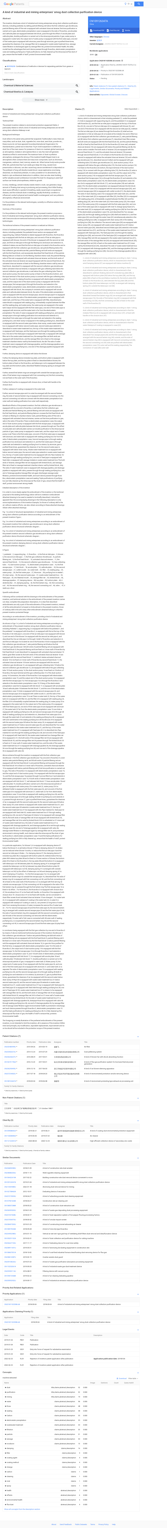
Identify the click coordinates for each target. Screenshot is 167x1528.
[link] (41, 67)
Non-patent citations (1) (117, 86)
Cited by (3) (131, 86)
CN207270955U (10, 1196)
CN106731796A (10, 1062)
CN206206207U (10, 1057)
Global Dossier (115, 95)
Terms (92, 1524)
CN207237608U (10, 1215)
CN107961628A (10, 1201)
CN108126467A (10, 1081)
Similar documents (107, 88)
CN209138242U (10, 1262)
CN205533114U (10, 1271)
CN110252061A (10, 1266)
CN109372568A (10, 1276)
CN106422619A (10, 1177)
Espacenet (105, 95)
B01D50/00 (11, 66)
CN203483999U (10, 1047)
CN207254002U (10, 1074)
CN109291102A (10, 1238)
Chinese (106, 37)
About (54, 1524)
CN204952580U (10, 1234)
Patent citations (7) (101, 86)
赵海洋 (99, 40)
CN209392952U (10, 1280)
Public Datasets (81, 1524)
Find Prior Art (114, 30)
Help (114, 1524)
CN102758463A (10, 1192)
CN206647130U (10, 1243)
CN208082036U (10, 1173)
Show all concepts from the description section (22, 1509)
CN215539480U (10, 1187)
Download (122, 1378)
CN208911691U (10, 1248)
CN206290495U (10, 1069)
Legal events (94, 88)
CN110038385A (10, 1136)
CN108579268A (10, 1229)
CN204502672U (10, 1052)
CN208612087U (10, 1257)
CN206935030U (10, 1210)
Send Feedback (66, 1524)
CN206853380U (10, 1168)
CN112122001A (10, 1141)
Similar (127, 30)
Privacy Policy (104, 1524)
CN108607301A (10, 1252)
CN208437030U (10, 1224)
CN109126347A (10, 1182)
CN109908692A (10, 1131)
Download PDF (98, 30)
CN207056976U (10, 1220)
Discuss (124, 95)
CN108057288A (10, 1206)
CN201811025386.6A (12, 1304)
